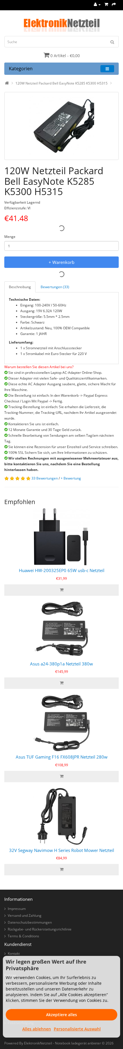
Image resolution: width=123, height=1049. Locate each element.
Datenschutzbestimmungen (30, 922)
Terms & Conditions (23, 936)
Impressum (17, 908)
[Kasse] (114, 4)
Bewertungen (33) (55, 286)
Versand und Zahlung (24, 915)
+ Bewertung (71, 478)
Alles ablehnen (36, 1029)
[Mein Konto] (97, 4)
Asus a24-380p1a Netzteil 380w (61, 664)
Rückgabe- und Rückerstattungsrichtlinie (40, 929)
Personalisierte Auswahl (77, 1029)
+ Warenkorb (61, 262)
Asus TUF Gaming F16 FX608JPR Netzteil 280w (62, 757)
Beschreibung (20, 286)
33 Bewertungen (44, 478)
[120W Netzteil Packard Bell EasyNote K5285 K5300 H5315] (61, 126)
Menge (9, 236)
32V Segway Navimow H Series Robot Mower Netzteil (61, 850)
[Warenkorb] (106, 4)
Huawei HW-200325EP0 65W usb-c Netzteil (61, 570)
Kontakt (14, 953)
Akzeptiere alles (61, 1014)
